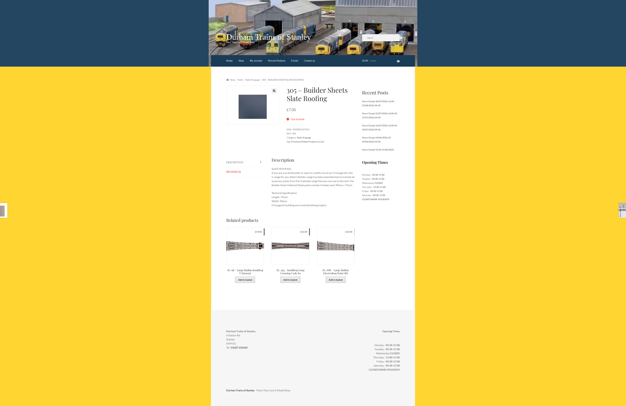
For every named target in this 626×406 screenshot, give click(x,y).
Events (294, 60)
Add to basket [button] (245, 279)
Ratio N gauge (253, 79)
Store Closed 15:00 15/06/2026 (378, 149)
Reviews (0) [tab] (233, 171)
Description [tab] (234, 162)
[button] (274, 90)
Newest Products (276, 60)
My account (256, 60)
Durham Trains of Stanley (268, 36)
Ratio (240, 79)
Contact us (309, 60)
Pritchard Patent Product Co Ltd (307, 141)
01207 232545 (239, 347)
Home (229, 60)
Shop (241, 60)
